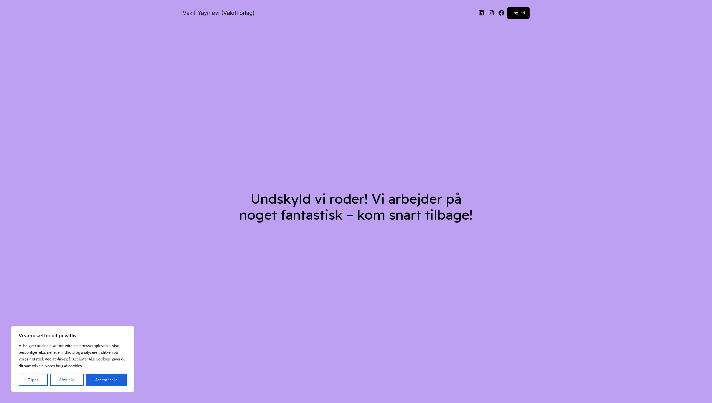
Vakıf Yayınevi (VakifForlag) (219, 13)
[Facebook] (501, 13)
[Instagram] (491, 13)
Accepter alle (106, 379)
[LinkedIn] (481, 13)
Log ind (518, 12)
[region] (72, 359)
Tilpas (33, 379)
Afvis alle (66, 379)
